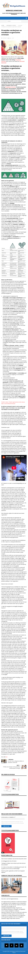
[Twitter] (7, 945)
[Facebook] (12, 945)
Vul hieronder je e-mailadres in (8, 817)
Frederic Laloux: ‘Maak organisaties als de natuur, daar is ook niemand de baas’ (13, 402)
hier (6, 757)
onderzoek (19, 912)
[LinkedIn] (16, 945)
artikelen (5, 913)
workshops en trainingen (12, 909)
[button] (26, 18)
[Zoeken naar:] (14, 21)
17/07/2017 (4, 38)
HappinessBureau (14, 898)
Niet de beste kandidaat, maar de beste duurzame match (14, 858)
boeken (10, 913)
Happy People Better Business (13, 918)
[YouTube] (21, 945)
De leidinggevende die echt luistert (8, 861)
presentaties (20, 913)
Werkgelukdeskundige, (10, 907)
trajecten (8, 912)
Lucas (10, 38)
